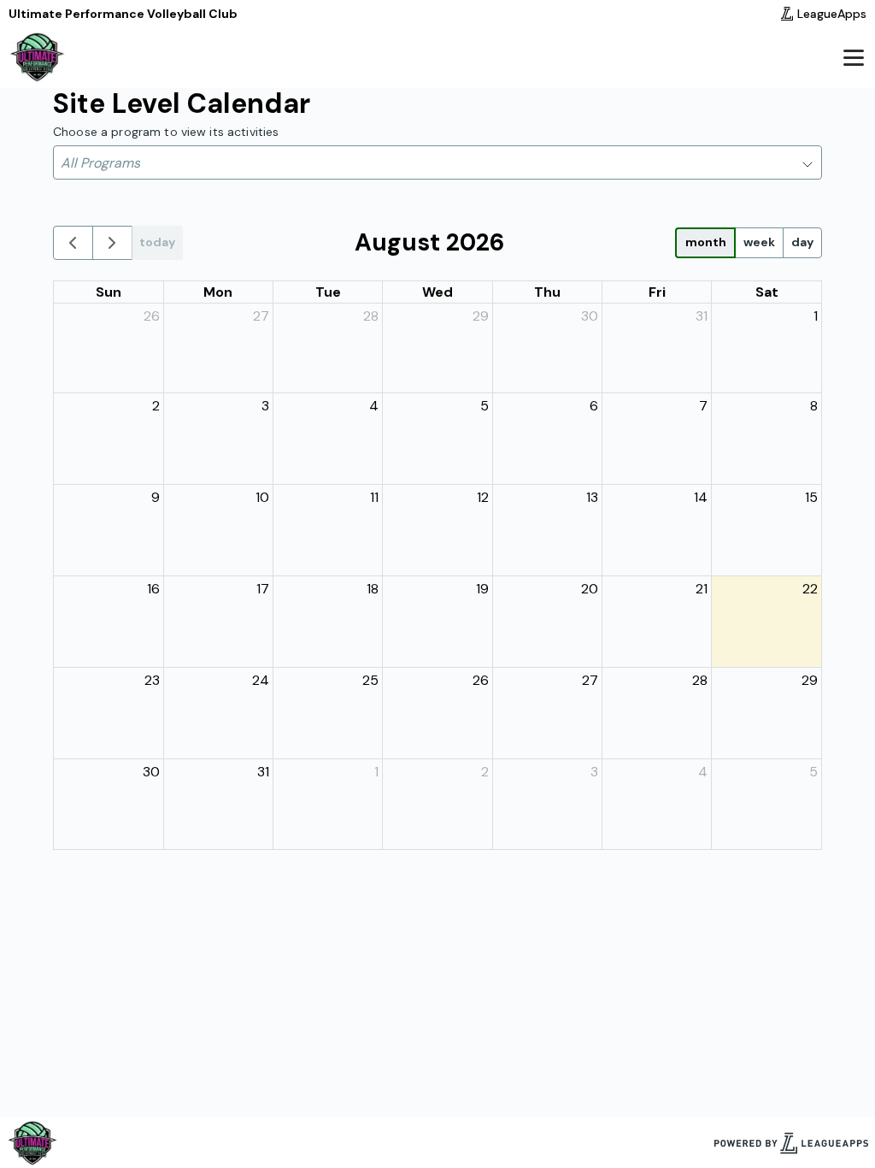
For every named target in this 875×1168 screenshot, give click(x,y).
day (802, 242)
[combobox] (437, 162)
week (759, 242)
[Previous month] (73, 243)
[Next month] (112, 243)
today (157, 242)
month (705, 242)
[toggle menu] (852, 57)
